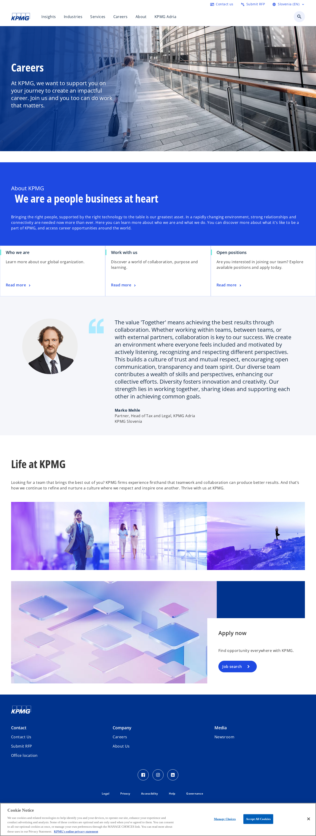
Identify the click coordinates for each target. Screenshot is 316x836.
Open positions (233, 252)
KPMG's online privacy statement (76, 831)
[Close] (309, 819)
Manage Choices (225, 819)
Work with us (124, 252)
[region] (158, 819)
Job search (232, 666)
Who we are (17, 252)
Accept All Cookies (258, 819)
